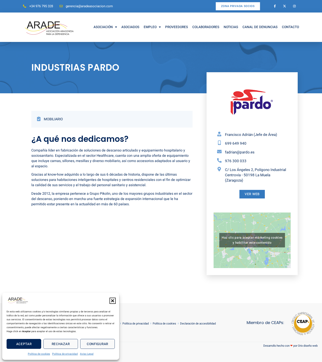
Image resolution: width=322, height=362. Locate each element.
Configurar (97, 344)
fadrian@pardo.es (240, 152)
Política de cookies (39, 354)
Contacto (290, 27)
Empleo (150, 27)
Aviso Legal (87, 354)
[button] (112, 301)
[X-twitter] (285, 6)
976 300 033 (235, 161)
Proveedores (176, 27)
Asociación (103, 27)
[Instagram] (294, 6)
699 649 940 (235, 143)
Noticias (231, 27)
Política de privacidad (65, 354)
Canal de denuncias (260, 27)
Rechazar (61, 344)
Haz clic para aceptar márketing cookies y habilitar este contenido (252, 240)
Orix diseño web (308, 346)
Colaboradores (205, 27)
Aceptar (24, 344)
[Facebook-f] (275, 6)
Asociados (130, 27)
